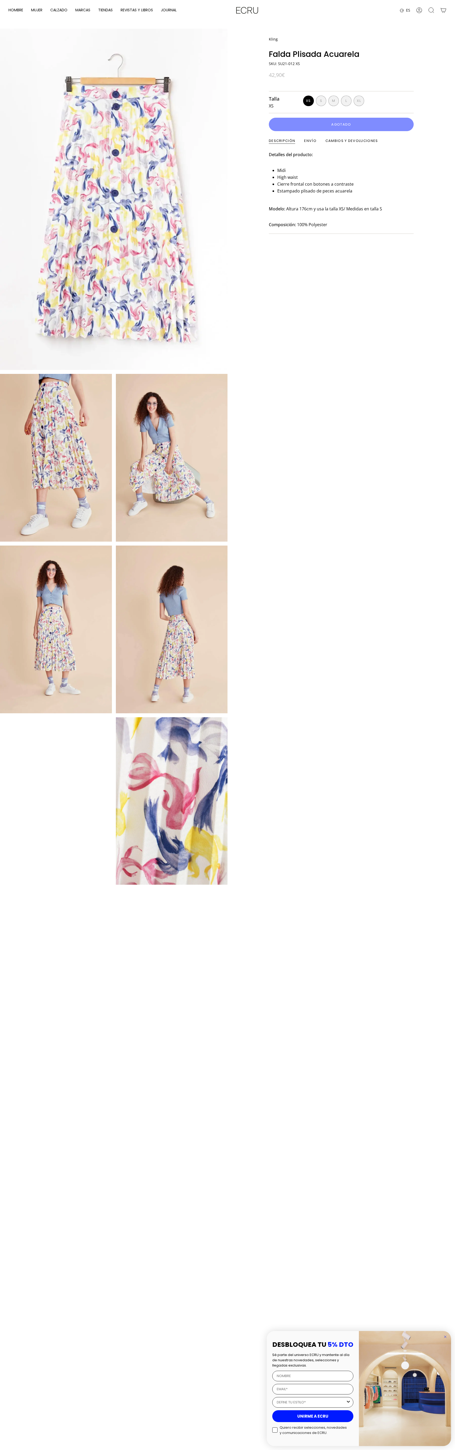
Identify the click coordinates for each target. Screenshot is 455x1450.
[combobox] (311, 1402)
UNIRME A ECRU (312, 1416)
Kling (273, 39)
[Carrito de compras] (443, 10)
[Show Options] (348, 1402)
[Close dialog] (445, 1336)
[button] (15, 10)
